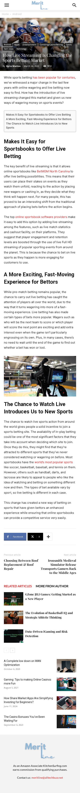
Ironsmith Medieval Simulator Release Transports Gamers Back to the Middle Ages (58, 566)
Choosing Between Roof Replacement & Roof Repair (21, 564)
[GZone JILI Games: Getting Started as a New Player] (13, 599)
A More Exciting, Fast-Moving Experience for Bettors (38, 119)
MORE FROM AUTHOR (52, 586)
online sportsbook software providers (41, 217)
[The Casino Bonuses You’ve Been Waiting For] (66, 721)
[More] (48, 537)
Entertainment (29, 44)
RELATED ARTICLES (18, 586)
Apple (16, 44)
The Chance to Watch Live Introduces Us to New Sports (36, 125)
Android (17, 14)
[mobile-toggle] (6, 5)
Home (5, 14)
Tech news (8, 49)
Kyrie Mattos (13, 66)
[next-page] (12, 650)
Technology (21, 49)
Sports (69, 44)
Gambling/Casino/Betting (51, 44)
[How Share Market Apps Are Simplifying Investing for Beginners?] (66, 703)
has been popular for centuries (54, 77)
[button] (74, 5)
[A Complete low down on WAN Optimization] (66, 665)
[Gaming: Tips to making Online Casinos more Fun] (66, 684)
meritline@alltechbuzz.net (47, 777)
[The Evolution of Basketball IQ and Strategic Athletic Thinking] (13, 617)
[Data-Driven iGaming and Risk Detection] (13, 636)
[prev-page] (6, 650)
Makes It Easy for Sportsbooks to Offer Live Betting (38, 114)
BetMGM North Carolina (53, 171)
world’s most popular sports (54, 462)
